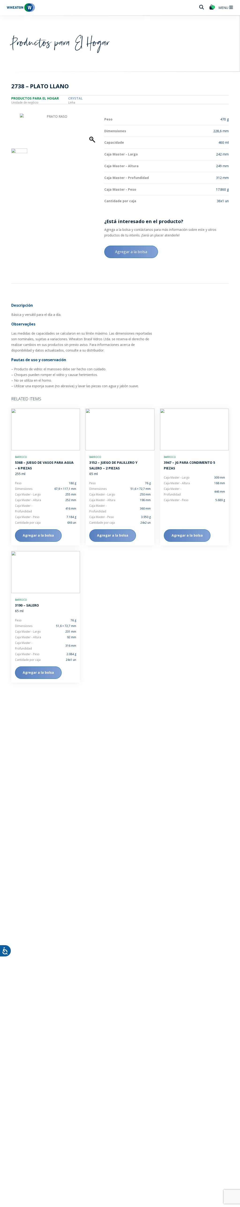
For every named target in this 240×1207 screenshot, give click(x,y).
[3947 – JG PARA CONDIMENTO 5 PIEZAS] (194, 430)
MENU (223, 7)
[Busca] (201, 7)
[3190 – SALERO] (45, 572)
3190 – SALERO (27, 605)
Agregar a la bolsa (131, 251)
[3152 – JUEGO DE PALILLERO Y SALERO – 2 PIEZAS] (120, 430)
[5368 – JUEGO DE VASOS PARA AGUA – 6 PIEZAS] (45, 430)
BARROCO (21, 457)
